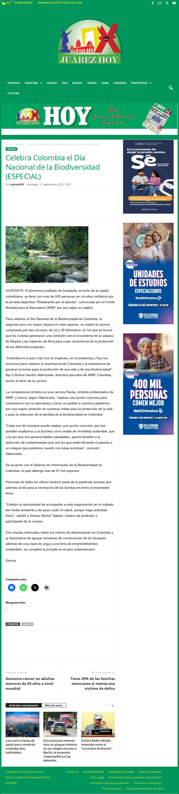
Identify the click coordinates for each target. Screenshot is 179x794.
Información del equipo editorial (109, 783)
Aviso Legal (97, 777)
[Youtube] (174, 3)
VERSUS (91, 83)
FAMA (105, 83)
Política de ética (111, 788)
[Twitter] (167, 3)
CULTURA (13, 93)
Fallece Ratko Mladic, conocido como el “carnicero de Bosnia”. (97, 744)
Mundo (20, 144)
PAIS (65, 83)
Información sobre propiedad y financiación (135, 777)
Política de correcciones (147, 783)
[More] (96, 209)
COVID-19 (72, 771)
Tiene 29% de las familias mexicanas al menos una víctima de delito (92, 683)
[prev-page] (107, 705)
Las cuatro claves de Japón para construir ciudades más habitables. (21, 746)
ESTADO (52, 83)
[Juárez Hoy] (89, 42)
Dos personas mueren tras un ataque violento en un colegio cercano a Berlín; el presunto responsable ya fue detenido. (60, 750)
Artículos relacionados (23, 705)
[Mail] (159, 3)
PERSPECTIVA (139, 83)
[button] (170, 88)
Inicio (9, 144)
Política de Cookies (150, 771)
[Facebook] (152, 3)
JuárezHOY (17, 184)
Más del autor (54, 705)
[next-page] (112, 705)
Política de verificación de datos (145, 788)
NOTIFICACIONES (93, 771)
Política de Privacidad (121, 771)
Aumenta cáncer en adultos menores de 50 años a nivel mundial (30, 683)
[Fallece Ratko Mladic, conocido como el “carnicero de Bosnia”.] (98, 724)
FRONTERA (31, 83)
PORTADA (14, 83)
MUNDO (77, 83)
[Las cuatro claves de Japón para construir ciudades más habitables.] (22, 724)
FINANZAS (119, 83)
